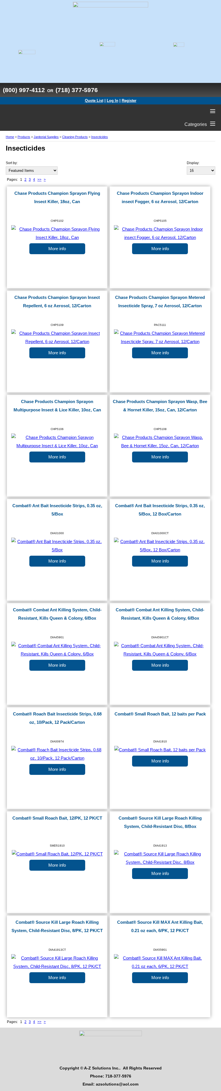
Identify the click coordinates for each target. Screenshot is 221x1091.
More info (57, 248)
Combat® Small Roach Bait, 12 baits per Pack (160, 714)
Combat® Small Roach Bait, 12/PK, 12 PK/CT (57, 818)
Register (129, 100)
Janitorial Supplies (46, 137)
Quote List (94, 100)
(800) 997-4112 (24, 90)
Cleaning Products (75, 137)
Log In (112, 100)
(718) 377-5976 (77, 90)
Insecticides (99, 137)
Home (10, 137)
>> (39, 180)
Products (24, 137)
